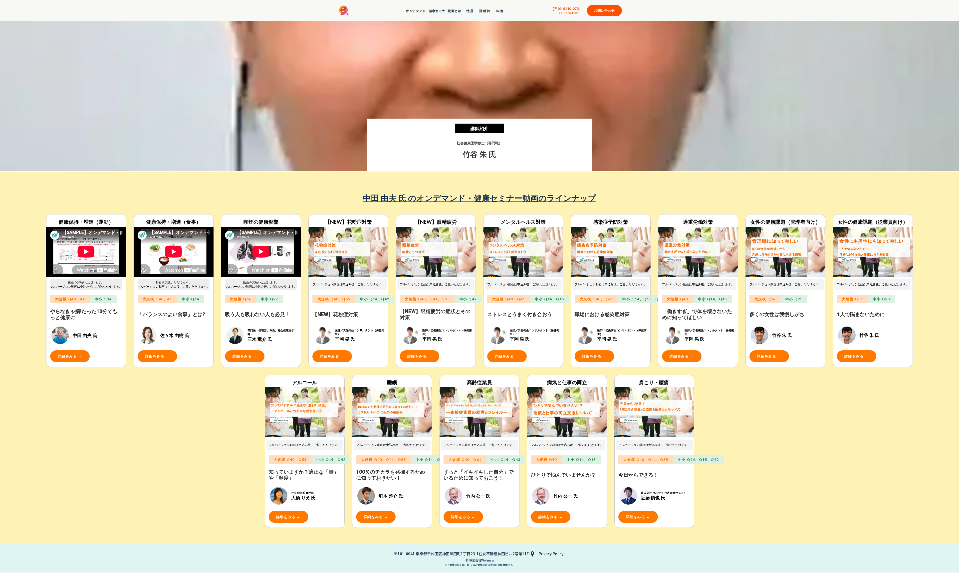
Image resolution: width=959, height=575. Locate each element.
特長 (470, 10)
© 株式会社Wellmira (480, 560)
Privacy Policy (551, 554)
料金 (500, 10)
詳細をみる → (70, 356)
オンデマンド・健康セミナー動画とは (433, 10)
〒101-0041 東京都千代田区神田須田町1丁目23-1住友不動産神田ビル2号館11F (461, 554)
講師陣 (485, 10)
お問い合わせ (604, 10)
